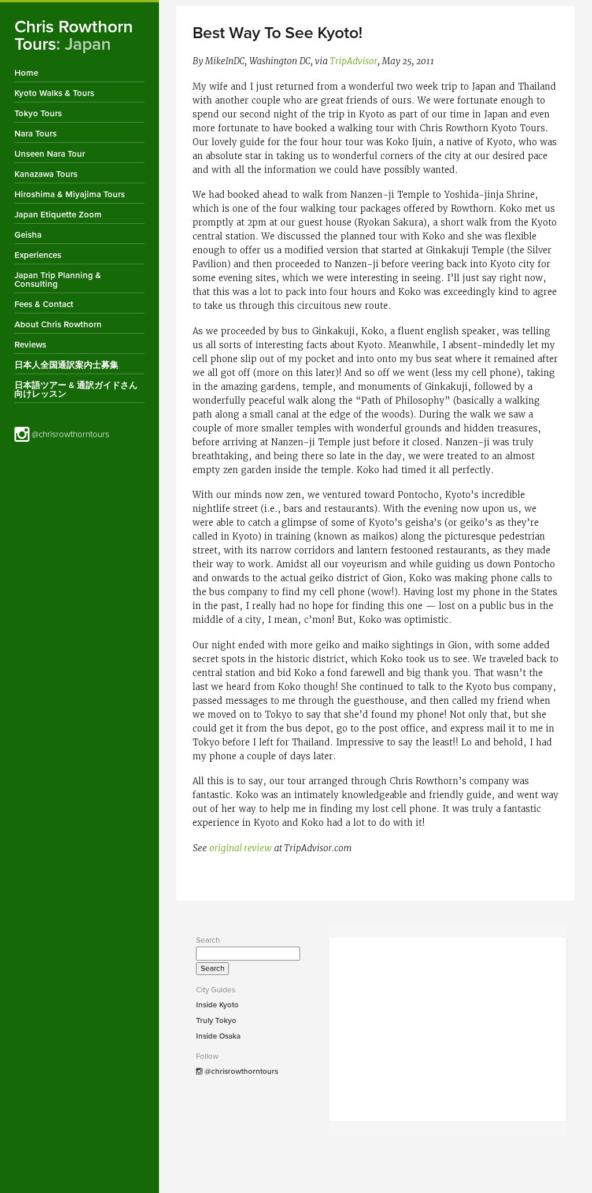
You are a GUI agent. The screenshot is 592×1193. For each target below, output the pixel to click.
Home (26, 73)
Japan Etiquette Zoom (58, 214)
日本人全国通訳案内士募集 (66, 365)
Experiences (37, 255)
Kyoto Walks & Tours (54, 93)
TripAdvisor (354, 61)
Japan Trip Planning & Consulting (57, 279)
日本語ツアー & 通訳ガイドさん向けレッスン (76, 389)
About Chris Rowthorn (58, 324)
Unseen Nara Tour (49, 154)
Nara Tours (35, 133)
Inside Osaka (218, 1036)
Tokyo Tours (38, 113)
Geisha (28, 235)
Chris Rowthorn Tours (73, 35)
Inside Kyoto (217, 1005)
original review (240, 848)
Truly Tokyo (216, 1020)
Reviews (30, 344)
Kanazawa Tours (45, 174)
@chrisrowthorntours (69, 434)
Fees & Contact (43, 304)
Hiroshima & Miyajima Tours (69, 194)
